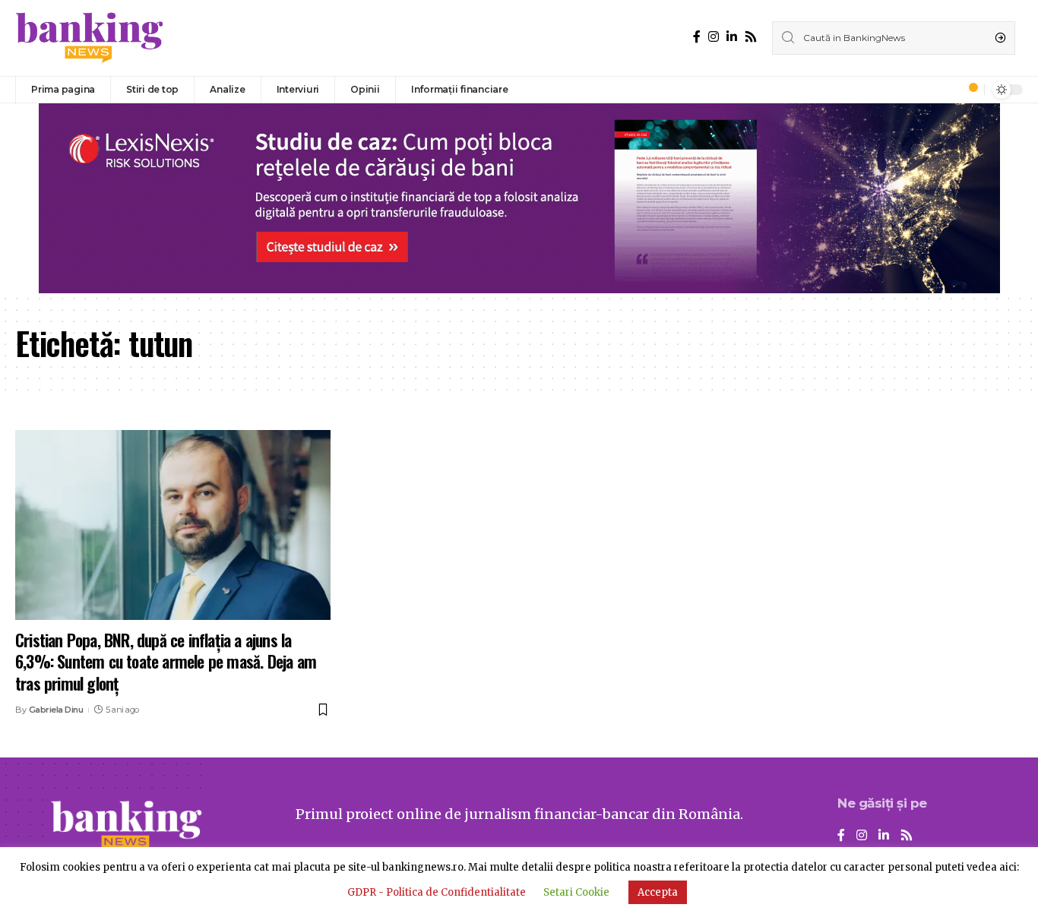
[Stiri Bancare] (89, 38)
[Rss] (751, 37)
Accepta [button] (658, 892)
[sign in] (947, 90)
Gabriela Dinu (56, 709)
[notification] (968, 89)
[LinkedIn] (732, 37)
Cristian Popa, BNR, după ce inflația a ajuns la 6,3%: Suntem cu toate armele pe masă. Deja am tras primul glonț (165, 661)
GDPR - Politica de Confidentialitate (436, 892)
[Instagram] (713, 37)
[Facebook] (696, 37)
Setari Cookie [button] (576, 892)
